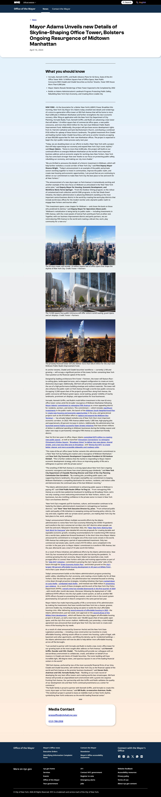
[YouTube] (128, 756)
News (45, 8)
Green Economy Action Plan (72, 564)
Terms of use (123, 780)
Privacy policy (123, 776)
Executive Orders (50, 751)
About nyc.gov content (127, 783)
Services (46, 772)
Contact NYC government (91, 772)
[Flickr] (141, 756)
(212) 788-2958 (56, 721)
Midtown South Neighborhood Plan (100, 410)
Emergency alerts (87, 780)
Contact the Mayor (61, 8)
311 (81, 769)
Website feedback (125, 769)
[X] (132, 756)
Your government (50, 783)
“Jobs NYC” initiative (56, 562)
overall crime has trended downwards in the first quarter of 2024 (88, 588)
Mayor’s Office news (51, 748)
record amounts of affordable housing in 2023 (89, 610)
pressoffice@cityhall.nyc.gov (63, 715)
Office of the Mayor (24, 8)
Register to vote (87, 776)
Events (46, 776)
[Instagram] (123, 756)
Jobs (82, 783)
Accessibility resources (127, 772)
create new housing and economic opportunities (67, 413)
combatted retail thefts (68, 583)
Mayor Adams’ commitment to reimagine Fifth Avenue (68, 405)
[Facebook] (119, 756)
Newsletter (85, 751)
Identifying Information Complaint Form (57, 756)
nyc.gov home (49, 769)
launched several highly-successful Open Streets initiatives (70, 425)
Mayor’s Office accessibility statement (91, 756)
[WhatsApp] (137, 756)
